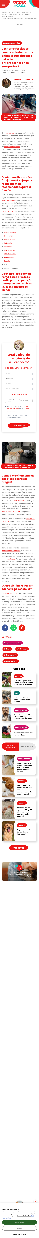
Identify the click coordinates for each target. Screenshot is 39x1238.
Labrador (8, 246)
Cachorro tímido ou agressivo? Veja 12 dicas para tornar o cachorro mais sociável (25, 812)
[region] (19, 1220)
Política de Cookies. (24, 1216)
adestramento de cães (11, 511)
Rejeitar (19, 1228)
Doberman (9, 236)
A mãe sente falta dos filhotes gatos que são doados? (22, 700)
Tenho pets (25, 400)
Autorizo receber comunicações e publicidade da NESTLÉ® (17, 416)
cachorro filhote (17, 500)
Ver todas (18, 848)
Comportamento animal (11, 43)
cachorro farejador (12, 147)
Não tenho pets (11, 400)
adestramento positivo (11, 551)
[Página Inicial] (19, 4)
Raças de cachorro (10, 661)
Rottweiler (8, 243)
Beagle (7, 261)
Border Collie (9, 250)
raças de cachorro (9, 200)
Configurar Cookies (19, 1234)
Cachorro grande (10, 655)
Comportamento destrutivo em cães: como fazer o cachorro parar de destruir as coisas (25, 789)
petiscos (11, 559)
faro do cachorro (10, 593)
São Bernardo (10, 254)
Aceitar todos (19, 1222)
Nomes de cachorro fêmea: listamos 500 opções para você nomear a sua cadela (23, 717)
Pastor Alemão (10, 232)
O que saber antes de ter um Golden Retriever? (25, 832)
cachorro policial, (9, 211)
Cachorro (7, 649)
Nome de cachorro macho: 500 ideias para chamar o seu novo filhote (23, 734)
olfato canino (8, 133)
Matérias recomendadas (10, 746)
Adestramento (22, 649)
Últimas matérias (27, 746)
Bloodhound (9, 257)
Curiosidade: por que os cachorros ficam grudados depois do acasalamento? (23, 683)
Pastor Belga (9, 239)
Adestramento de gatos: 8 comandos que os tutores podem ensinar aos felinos (24, 767)
